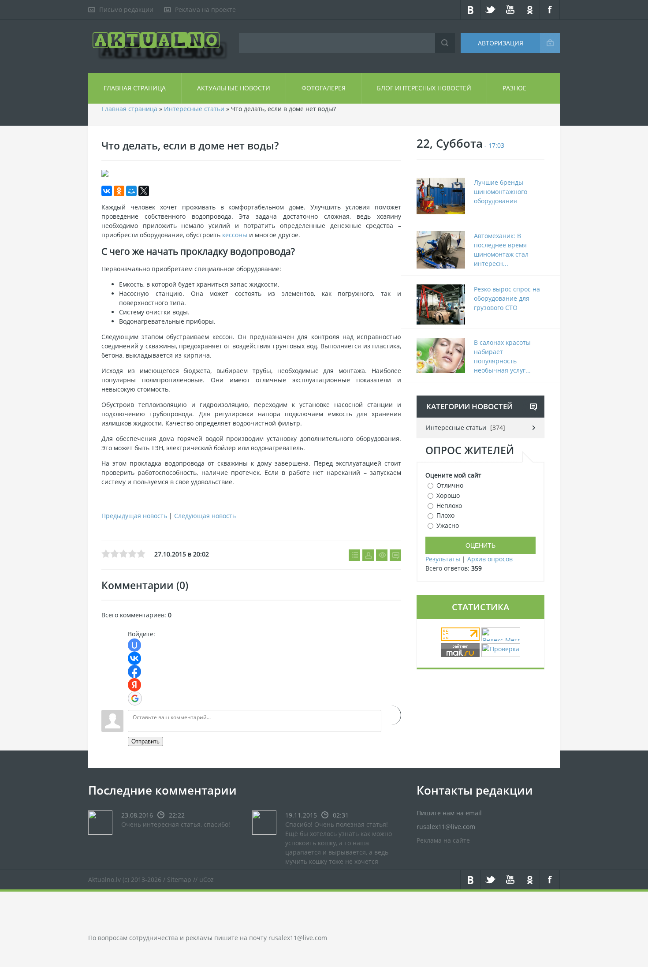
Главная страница (135, 88)
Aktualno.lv (104, 879)
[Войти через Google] (135, 698)
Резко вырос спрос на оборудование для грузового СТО (507, 298)
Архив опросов (490, 559)
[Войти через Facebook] (134, 671)
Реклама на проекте (205, 9)
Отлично (449, 485)
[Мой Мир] (131, 191)
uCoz (206, 879)
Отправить (145, 741)
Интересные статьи (194, 109)
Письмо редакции (126, 9)
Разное (514, 88)
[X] (143, 191)
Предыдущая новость (134, 516)
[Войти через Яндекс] (134, 684)
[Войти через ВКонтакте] (134, 658)
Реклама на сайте (443, 840)
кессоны (234, 235)
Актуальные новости (233, 88)
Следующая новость (205, 516)
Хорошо (448, 495)
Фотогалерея (324, 88)
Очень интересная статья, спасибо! (175, 824)
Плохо (445, 515)
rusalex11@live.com (297, 937)
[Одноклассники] (119, 191)
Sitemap (179, 879)
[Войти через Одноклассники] (391, 715)
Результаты (442, 559)
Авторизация (500, 43)
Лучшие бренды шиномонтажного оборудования (500, 191)
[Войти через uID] (134, 645)
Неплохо (449, 505)
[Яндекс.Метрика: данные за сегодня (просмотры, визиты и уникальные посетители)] (500, 634)
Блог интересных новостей (424, 88)
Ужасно (447, 525)
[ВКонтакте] (106, 191)
